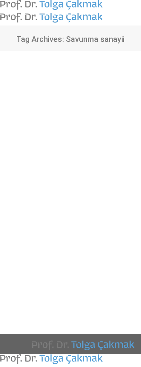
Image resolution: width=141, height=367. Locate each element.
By (53, 184)
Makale (22, 184)
